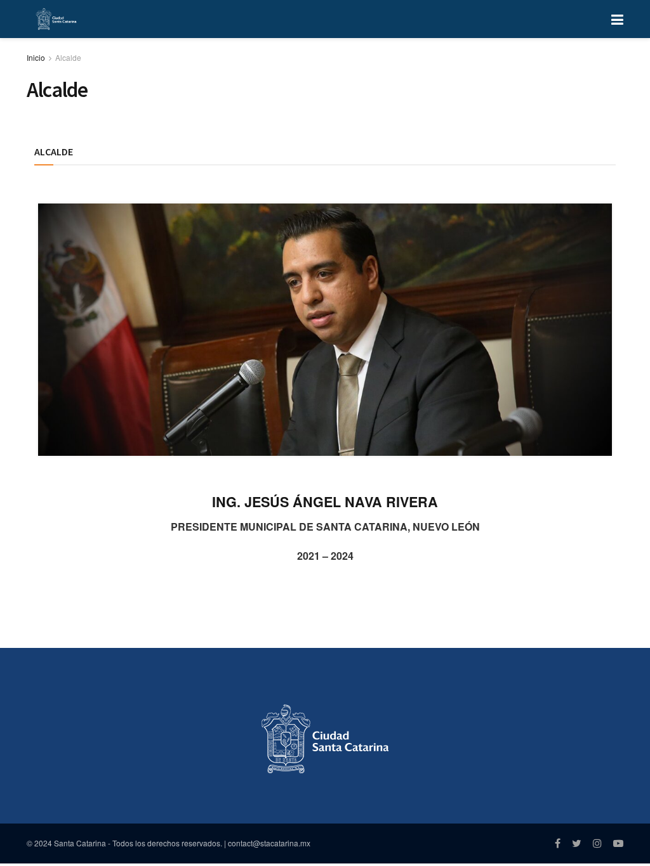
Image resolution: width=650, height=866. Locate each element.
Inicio (36, 57)
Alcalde (68, 57)
